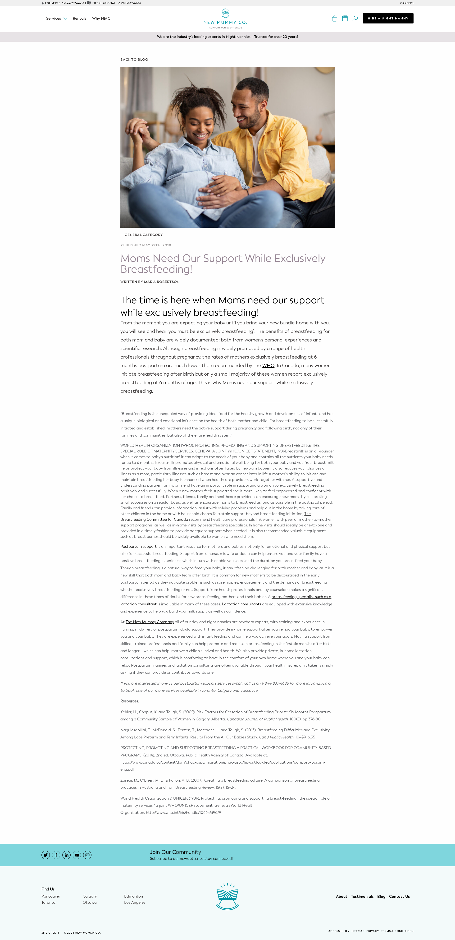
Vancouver (50, 896)
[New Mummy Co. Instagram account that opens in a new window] (87, 855)
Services (53, 18)
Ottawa (90, 902)
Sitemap (358, 931)
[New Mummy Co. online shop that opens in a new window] (335, 18)
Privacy (372, 931)
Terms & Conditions (397, 931)
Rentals (79, 18)
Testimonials (362, 897)
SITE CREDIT (50, 933)
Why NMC (101, 18)
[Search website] (355, 18)
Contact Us (399, 897)
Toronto (48, 902)
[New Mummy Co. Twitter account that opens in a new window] (45, 855)
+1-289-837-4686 (129, 3)
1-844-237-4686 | (74, 3)
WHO (268, 365)
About (341, 897)
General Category (144, 235)
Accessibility (339, 931)
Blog (381, 897)
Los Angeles (134, 902)
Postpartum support (138, 546)
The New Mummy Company (150, 621)
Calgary (90, 896)
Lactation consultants (241, 604)
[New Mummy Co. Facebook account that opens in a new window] (56, 855)
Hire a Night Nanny (388, 18)
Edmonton (133, 896)
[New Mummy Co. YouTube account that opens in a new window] (77, 855)
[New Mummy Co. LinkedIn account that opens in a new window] (66, 855)
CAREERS (407, 3)
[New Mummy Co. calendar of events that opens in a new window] (345, 18)
